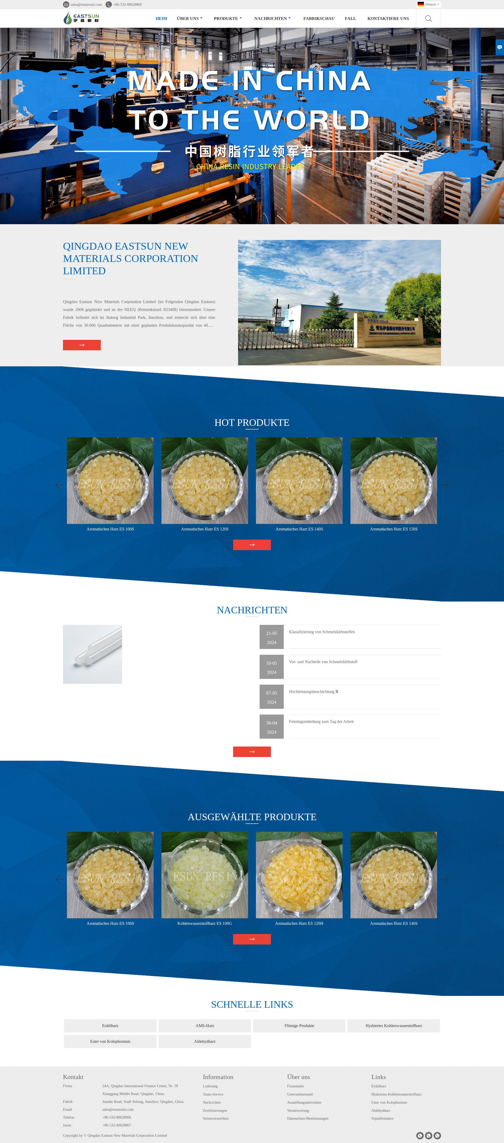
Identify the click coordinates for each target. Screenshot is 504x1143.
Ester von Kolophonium (389, 1102)
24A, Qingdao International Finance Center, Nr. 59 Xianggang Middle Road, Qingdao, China (140, 1090)
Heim (161, 18)
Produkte (226, 18)
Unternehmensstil (300, 1094)
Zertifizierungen (215, 1111)
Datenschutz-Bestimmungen (307, 1118)
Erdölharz (378, 1086)
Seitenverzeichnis (216, 1118)
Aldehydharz (380, 1111)
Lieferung (210, 1086)
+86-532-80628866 (127, 5)
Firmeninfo (295, 1086)
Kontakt (73, 1077)
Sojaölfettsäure (382, 1118)
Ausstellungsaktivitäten (304, 1102)
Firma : (68, 1086)
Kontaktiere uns (388, 18)
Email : (68, 1110)
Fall (350, 18)
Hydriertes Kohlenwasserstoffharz (396, 1094)
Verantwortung (298, 1111)
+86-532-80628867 (116, 1125)
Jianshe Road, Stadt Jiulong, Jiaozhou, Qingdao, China (142, 1102)
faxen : (68, 1125)
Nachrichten (270, 18)
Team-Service (213, 1094)
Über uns (188, 18)
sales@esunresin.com (86, 5)
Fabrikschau (319, 18)
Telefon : (69, 1117)
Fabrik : (69, 1102)
